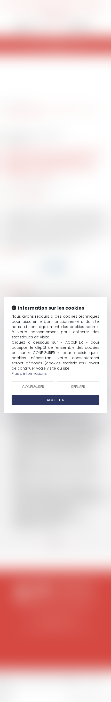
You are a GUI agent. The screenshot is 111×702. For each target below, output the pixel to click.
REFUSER (78, 386)
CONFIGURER (33, 386)
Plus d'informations (29, 373)
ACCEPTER (55, 400)
